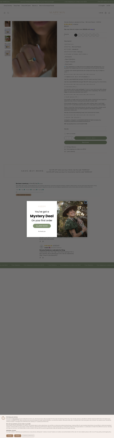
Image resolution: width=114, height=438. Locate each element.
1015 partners (15, 418)
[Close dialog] (85, 202)
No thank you (42, 231)
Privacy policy (98, 432)
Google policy (107, 432)
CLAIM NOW (42, 226)
